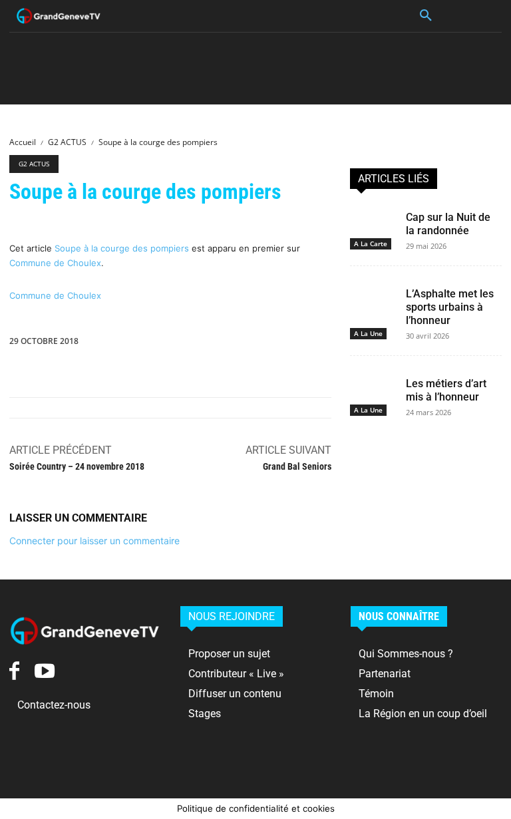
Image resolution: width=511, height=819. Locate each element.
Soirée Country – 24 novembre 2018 (76, 466)
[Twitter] (254, 344)
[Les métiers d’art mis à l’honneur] (372, 385)
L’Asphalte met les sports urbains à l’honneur (450, 307)
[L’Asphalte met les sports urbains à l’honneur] (372, 295)
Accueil (22, 142)
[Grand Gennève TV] (58, 16)
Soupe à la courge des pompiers (122, 248)
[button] (426, 16)
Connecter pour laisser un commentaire (94, 540)
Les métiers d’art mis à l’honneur (446, 390)
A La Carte (370, 243)
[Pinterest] (284, 344)
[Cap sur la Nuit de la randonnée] (372, 219)
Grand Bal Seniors (297, 466)
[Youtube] (44, 671)
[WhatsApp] (315, 344)
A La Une (368, 333)
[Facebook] (223, 344)
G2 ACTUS (67, 142)
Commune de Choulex (55, 262)
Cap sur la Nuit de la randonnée (448, 224)
